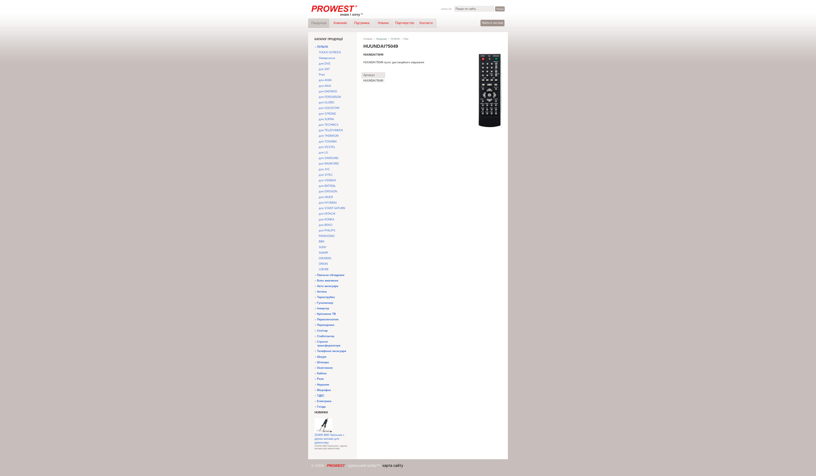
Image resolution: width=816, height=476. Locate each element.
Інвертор (323, 308)
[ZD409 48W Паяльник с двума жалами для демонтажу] (323, 432)
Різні (322, 74)
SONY (323, 247)
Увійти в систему (492, 22)
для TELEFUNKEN (331, 130)
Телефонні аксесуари (331, 351)
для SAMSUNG (329, 158)
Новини (383, 23)
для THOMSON (329, 135)
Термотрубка (326, 297)
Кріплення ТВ (326, 313)
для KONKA (326, 219)
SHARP (323, 252)
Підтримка (361, 23)
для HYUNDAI (328, 202)
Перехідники (325, 325)
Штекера (323, 362)
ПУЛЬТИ (322, 46)
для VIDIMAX (327, 180)
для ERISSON (328, 191)
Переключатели (328, 319)
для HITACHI (327, 213)
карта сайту (392, 465)
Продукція (318, 23)
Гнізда (321, 406)
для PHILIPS (327, 230)
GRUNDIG (325, 258)
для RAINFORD (329, 163)
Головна (367, 39)
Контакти (426, 23)
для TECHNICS (329, 124)
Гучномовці (325, 302)
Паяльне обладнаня (330, 275)
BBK (321, 241)
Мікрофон (324, 390)
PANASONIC (327, 236)
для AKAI (325, 85)
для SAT (324, 69)
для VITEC (326, 174)
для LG (323, 152)
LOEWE (324, 269)
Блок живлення (327, 280)
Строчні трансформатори (328, 343)
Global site (446, 9)
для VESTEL (327, 147)
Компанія (340, 23)
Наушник (323, 384)
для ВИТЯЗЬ (327, 185)
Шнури (321, 356)
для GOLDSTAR (329, 108)
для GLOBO (326, 102)
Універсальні (327, 58)
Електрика (324, 401)
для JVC (324, 169)
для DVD (324, 63)
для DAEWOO (328, 91)
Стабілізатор (325, 336)
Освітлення (325, 367)
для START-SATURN (332, 208)
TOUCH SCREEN (330, 52)
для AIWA (325, 80)
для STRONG (327, 113)
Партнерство (404, 23)
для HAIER (326, 197)
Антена (322, 291)
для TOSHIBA (328, 141)
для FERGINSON (330, 97)
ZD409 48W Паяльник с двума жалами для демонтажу (329, 438)
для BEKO (325, 225)
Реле (320, 378)
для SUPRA (326, 119)
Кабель (322, 373)
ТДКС (320, 395)
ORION (323, 263)
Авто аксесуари (327, 286)
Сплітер (322, 330)
